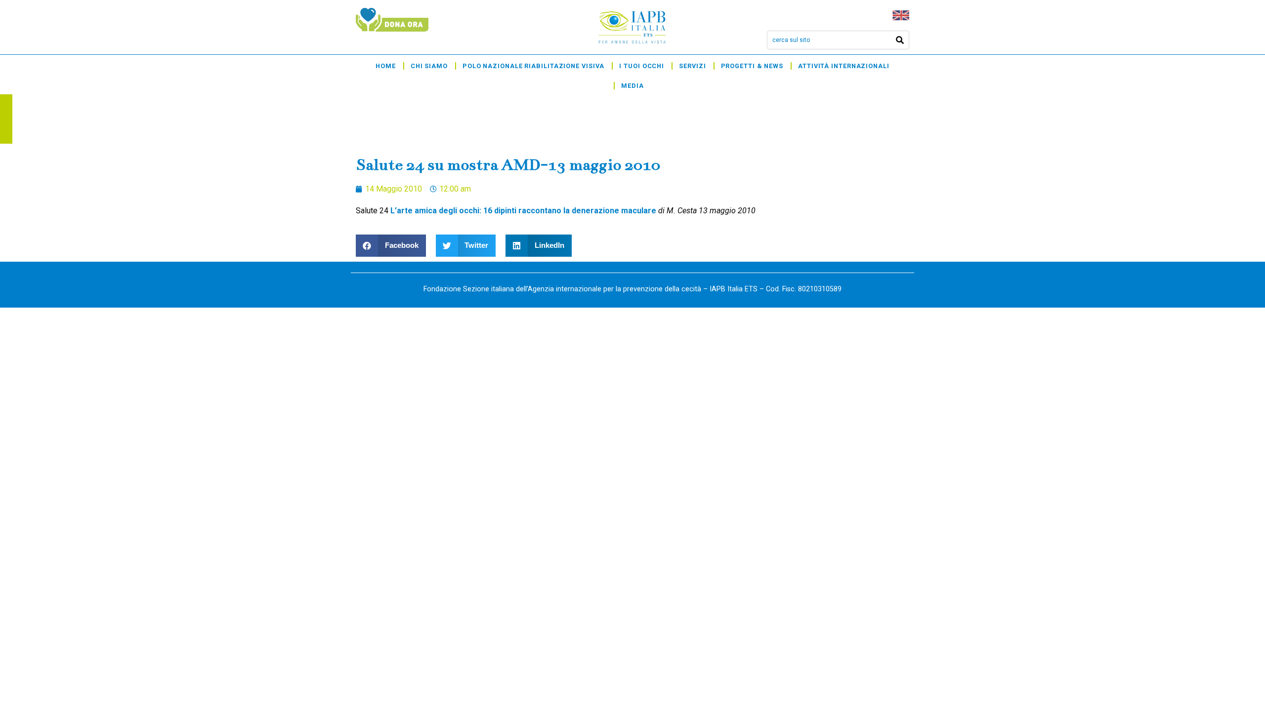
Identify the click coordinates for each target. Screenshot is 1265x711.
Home (386, 66)
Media (632, 85)
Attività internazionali (843, 66)
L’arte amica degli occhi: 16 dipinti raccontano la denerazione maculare (523, 210)
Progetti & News (752, 66)
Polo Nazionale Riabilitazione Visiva (533, 66)
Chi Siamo (429, 66)
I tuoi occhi (641, 66)
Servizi (692, 66)
